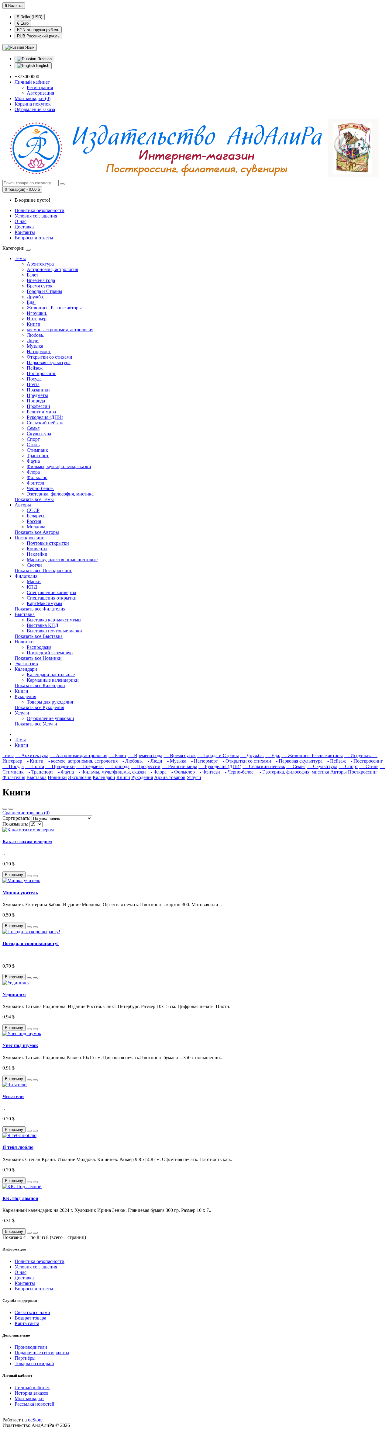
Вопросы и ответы (34, 237)
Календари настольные (51, 674)
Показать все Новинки (38, 658)
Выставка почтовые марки (54, 630)
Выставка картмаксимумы (54, 619)
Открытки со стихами (49, 357)
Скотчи (34, 565)
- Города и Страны (218, 755)
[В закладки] (29, 876)
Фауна (33, 461)
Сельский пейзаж (45, 422)
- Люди (153, 760)
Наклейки (37, 554)
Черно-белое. (40, 488)
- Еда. (272, 755)
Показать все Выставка (39, 636)
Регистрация (40, 87)
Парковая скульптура (49, 362)
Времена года (41, 280)
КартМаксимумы (44, 603)
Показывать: (15, 823)
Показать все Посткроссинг (43, 570)
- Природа (117, 766)
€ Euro (23, 23)
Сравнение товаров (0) (26, 812)
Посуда (34, 378)
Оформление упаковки (50, 718)
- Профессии (145, 766)
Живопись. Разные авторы (54, 307)
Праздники (38, 389)
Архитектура (40, 263)
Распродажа (39, 647)
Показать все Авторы (37, 532)
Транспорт (38, 455)
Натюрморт (39, 351)
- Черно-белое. (238, 771)
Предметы (37, 395)
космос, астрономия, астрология (60, 329)
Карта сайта (27, 1323)
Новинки (24, 641)
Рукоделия (25, 696)
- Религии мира (179, 766)
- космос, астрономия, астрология (81, 760)
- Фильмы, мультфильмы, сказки (110, 771)
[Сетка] (11, 809)
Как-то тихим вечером (27, 841)
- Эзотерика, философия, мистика (292, 771)
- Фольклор (181, 771)
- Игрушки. (358, 755)
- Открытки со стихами (245, 760)
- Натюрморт (203, 760)
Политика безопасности (39, 210)
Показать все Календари (40, 685)
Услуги (22, 712)
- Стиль (368, 766)
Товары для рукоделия (50, 701)
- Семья (295, 766)
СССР (33, 510)
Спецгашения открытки (52, 597)
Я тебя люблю (17, 1147)
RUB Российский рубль (38, 36)
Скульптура (39, 433)
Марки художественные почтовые (62, 559)
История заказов (32, 1393)
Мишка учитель (20, 892)
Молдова (36, 526)
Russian (44, 59)
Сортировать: (16, 818)
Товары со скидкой (34, 1363)
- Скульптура (322, 766)
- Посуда (13, 766)
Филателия (26, 576)
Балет (32, 274)
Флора (33, 472)
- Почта (34, 766)
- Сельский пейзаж (264, 766)
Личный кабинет (32, 1387)
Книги (33, 324)
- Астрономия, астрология (78, 755)
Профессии (38, 406)
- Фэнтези (208, 771)
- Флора (157, 771)
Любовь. (35, 335)
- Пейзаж (335, 760)
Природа (36, 400)
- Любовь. (131, 760)
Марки (34, 581)
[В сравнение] (35, 876)
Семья (33, 428)
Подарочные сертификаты (42, 1352)
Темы (20, 258)
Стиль (33, 444)
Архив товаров (169, 777)
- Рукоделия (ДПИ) (219, 766)
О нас (20, 221)
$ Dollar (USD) (29, 17)
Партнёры (25, 1358)
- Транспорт (39, 771)
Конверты (37, 548)
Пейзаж (35, 367)
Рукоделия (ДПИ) (45, 417)
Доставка (24, 226)
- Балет (117, 755)
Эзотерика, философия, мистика (60, 493)
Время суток (40, 285)
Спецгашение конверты (51, 592)
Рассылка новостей (34, 1404)
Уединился (14, 994)
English (42, 65)
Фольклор (37, 477)
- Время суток (180, 755)
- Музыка (175, 760)
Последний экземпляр (50, 652)
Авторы (23, 504)
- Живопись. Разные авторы (312, 755)
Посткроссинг (41, 373)
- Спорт (348, 766)
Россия (34, 521)
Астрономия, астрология (52, 269)
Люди (33, 340)
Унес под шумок (20, 1045)
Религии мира (41, 411)
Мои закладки (29, 1398)
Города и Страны (44, 291)
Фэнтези (35, 482)
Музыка (35, 346)
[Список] (4, 809)
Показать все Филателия (40, 608)
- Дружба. (252, 755)
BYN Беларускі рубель (38, 29)
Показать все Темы (34, 499)
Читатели (13, 1096)
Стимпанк (37, 450)
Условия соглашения (36, 215)
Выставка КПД (42, 625)
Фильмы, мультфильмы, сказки (59, 466)
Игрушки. (37, 313)
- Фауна (64, 771)
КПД (32, 587)
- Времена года (145, 755)
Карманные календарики (53, 680)
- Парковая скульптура (297, 760)
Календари (26, 669)
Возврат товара (30, 1317)
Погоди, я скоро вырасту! (30, 943)
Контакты (25, 232)
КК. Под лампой (20, 1198)
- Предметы (90, 766)
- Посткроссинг (365, 760)
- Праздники (60, 766)
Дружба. (35, 296)
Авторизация (40, 93)
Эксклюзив (26, 663)
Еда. (31, 302)
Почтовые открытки (48, 543)
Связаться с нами (32, 1312)
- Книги (33, 760)
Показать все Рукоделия (39, 707)
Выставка (25, 614)
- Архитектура (31, 755)
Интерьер (36, 318)
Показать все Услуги (36, 723)
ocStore (35, 1419)
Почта (33, 384)
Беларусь (36, 515)
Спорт (33, 439)
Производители (31, 1347)
